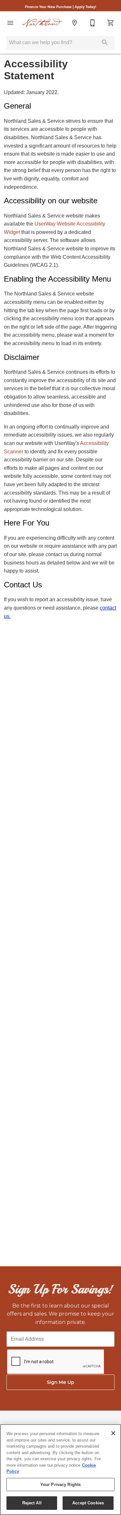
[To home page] (42, 22)
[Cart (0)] (110, 23)
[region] (60, 1469)
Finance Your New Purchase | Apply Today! (60, 6)
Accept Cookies (88, 1503)
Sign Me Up (60, 1382)
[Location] (74, 23)
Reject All (32, 1503)
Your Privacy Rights (60, 1484)
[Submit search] (105, 42)
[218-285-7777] (92, 23)
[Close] (113, 1433)
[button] (10, 23)
